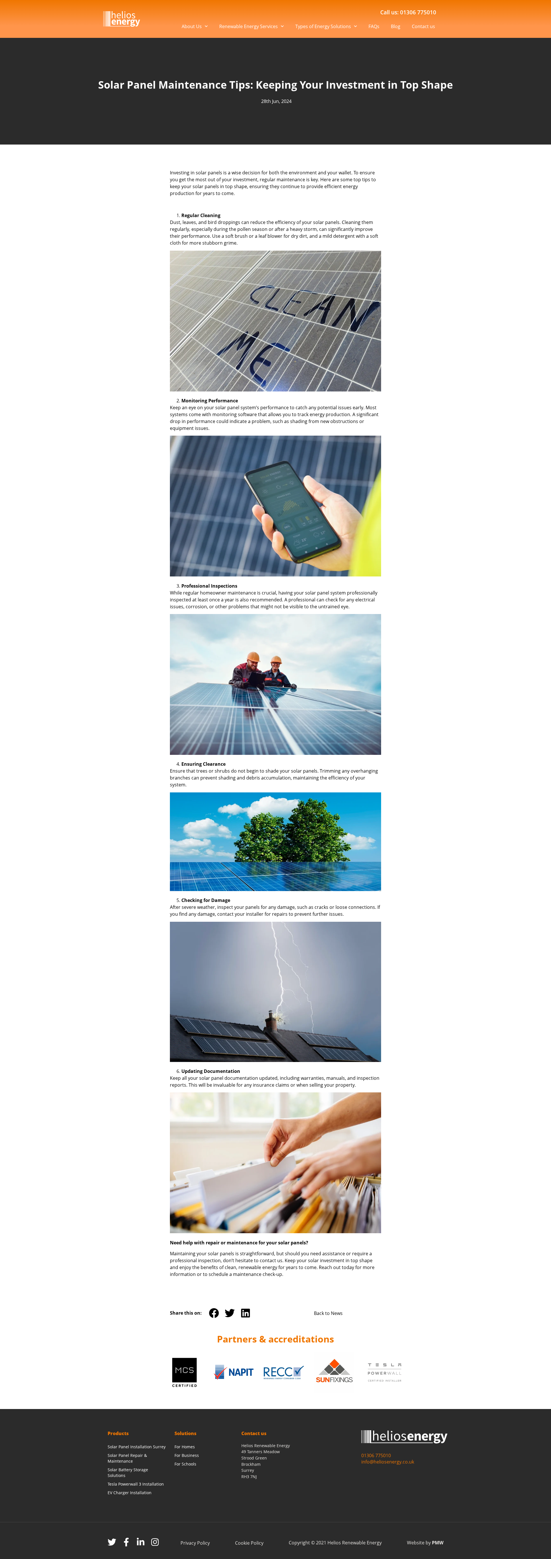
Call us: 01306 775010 (408, 12)
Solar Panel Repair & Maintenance (127, 1458)
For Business (186, 1455)
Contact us (423, 26)
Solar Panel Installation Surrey (137, 1446)
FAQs (373, 26)
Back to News (328, 1313)
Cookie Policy (249, 1543)
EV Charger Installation (130, 1492)
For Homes (184, 1446)
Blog (395, 26)
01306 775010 (376, 1455)
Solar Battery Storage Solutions (128, 1472)
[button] (213, 1313)
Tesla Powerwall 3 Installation (136, 1484)
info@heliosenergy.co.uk (387, 1462)
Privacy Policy (195, 1543)
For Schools (185, 1464)
